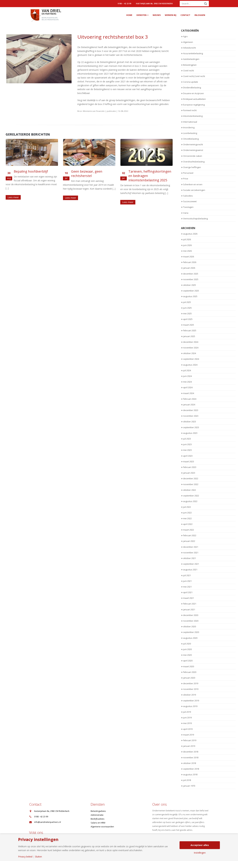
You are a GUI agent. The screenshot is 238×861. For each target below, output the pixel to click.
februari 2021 (189, 603)
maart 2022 (188, 529)
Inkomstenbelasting (193, 116)
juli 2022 (187, 506)
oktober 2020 (189, 626)
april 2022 (188, 524)
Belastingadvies (98, 811)
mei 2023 (187, 450)
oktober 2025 (189, 285)
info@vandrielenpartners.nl (47, 822)
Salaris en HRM (98, 822)
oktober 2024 (189, 353)
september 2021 (191, 563)
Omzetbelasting (191, 138)
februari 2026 (189, 262)
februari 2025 (189, 330)
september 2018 (191, 768)
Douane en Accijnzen (193, 93)
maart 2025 (188, 324)
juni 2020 (187, 649)
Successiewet (190, 201)
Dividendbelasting (192, 87)
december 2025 (190, 273)
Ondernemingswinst (193, 150)
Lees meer (13, 197)
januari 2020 (189, 677)
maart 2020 (188, 666)
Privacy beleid (25, 857)
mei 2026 (187, 250)
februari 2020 (189, 672)
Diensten (141, 15)
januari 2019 (189, 746)
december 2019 (190, 683)
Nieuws (157, 15)
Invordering (188, 127)
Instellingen (200, 853)
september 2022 (191, 495)
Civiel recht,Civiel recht (194, 76)
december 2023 (190, 410)
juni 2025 (187, 307)
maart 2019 (188, 734)
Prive (185, 178)
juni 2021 (187, 581)
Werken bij (170, 15)
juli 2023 (187, 438)
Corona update (190, 81)
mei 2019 (187, 723)
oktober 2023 (189, 421)
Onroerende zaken (192, 155)
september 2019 (191, 700)
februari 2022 (189, 535)
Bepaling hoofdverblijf (31, 171)
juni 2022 (187, 512)
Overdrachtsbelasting (193, 161)
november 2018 (190, 757)
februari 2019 (189, 740)
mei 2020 (187, 654)
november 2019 (190, 689)
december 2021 (190, 546)
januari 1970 (189, 785)
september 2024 (191, 358)
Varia (185, 212)
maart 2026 (188, 256)
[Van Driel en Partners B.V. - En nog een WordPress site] (45, 15)
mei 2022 (187, 518)
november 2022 (190, 484)
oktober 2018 (189, 763)
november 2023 (190, 415)
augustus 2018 (190, 774)
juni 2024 (187, 376)
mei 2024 (187, 381)
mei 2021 (187, 586)
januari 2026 (189, 267)
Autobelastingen (191, 59)
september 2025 (191, 290)
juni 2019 (187, 717)
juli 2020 (187, 643)
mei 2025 (187, 313)
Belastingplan (190, 64)
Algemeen (188, 42)
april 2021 (188, 592)
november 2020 (190, 620)
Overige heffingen (192, 167)
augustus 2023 (190, 433)
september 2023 (191, 427)
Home (129, 15)
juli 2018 (187, 780)
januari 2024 (189, 404)
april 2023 (188, 455)
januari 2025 (189, 336)
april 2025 (188, 319)
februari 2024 (189, 398)
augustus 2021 (190, 569)
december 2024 (190, 341)
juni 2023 (187, 444)
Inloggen (199, 15)
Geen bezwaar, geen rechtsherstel (86, 173)
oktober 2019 (189, 694)
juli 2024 (187, 370)
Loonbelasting (190, 133)
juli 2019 (187, 711)
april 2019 (188, 729)
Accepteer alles (200, 845)
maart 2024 (188, 393)
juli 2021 (187, 575)
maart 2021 (188, 598)
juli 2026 (187, 239)
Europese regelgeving (194, 104)
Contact (185, 15)
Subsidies (188, 195)
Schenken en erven (192, 184)
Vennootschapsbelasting (195, 218)
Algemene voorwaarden (102, 826)
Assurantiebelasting (193, 53)
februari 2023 (189, 467)
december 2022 (190, 478)
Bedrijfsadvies (97, 818)
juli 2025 (187, 302)
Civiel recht (188, 70)
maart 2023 (188, 461)
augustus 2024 (190, 364)
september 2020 (191, 632)
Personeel (188, 172)
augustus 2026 (190, 233)
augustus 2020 (190, 637)
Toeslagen (188, 207)
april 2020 (188, 660)
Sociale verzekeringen (194, 190)
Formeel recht (190, 110)
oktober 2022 (189, 489)
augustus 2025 (190, 296)
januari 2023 (189, 472)
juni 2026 (187, 245)
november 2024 (190, 347)
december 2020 (190, 615)
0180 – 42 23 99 (124, 3)
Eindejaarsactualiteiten (194, 99)
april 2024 (188, 387)
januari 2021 (189, 609)
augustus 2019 (190, 706)
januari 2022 (189, 541)
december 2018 (190, 751)
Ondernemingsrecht (193, 144)
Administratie (97, 815)
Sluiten (38, 857)
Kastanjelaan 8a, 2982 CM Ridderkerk (154, 3)
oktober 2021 (189, 558)
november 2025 (190, 279)
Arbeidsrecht (189, 47)
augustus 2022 (190, 501)
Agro (185, 36)
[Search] (205, 3)
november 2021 (190, 552)
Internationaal (190, 121)
